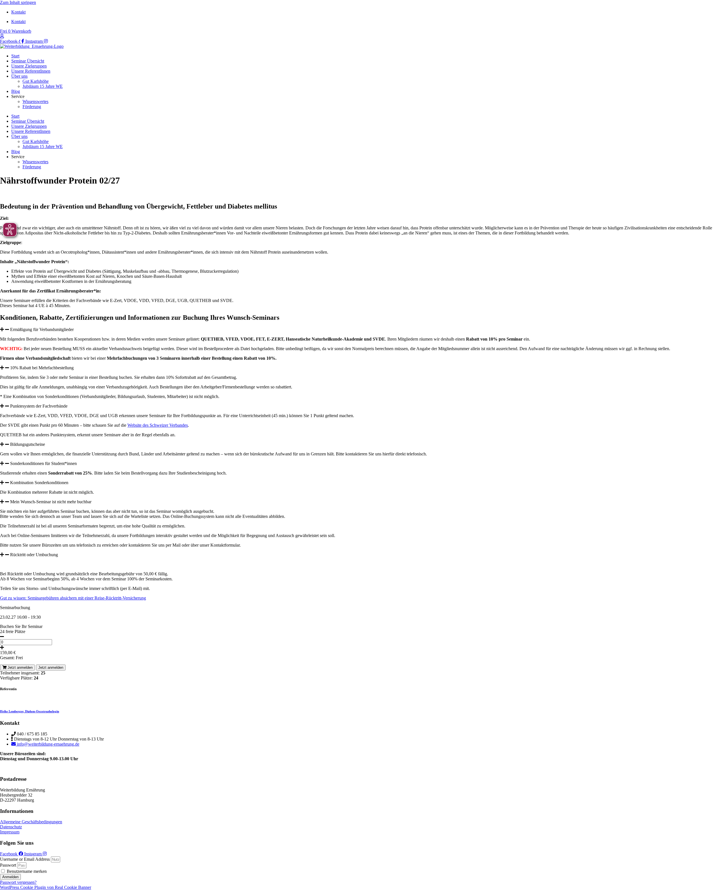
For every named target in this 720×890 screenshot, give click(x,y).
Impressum (9, 831)
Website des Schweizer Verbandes (157, 425)
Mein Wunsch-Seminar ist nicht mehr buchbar (50, 501)
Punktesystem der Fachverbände (39, 406)
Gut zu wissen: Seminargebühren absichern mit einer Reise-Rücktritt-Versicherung (73, 598)
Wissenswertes (35, 101)
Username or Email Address (25, 859)
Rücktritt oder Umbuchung (34, 554)
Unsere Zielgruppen (29, 66)
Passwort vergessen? (18, 882)
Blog (15, 91)
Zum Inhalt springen (18, 2)
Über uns (19, 76)
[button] (360, 329)
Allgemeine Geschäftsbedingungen (31, 821)
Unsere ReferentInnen (30, 71)
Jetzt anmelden (19, 667)
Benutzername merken (26, 871)
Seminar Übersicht (27, 61)
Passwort (8, 865)
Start (15, 55)
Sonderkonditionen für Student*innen (43, 463)
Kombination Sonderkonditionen (39, 482)
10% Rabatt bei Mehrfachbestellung (42, 367)
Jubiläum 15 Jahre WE (42, 86)
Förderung (31, 106)
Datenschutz (11, 826)
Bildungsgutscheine (27, 444)
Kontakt (18, 12)
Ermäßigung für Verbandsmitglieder (42, 329)
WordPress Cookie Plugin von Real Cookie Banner (45, 887)
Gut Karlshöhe (35, 81)
